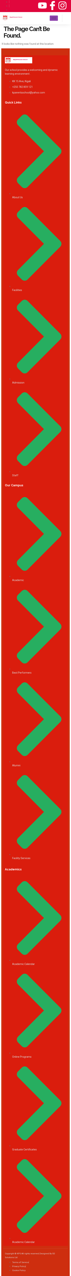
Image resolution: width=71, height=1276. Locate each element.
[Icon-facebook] (52, 5)
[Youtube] (42, 5)
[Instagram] (62, 5)
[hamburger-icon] (54, 18)
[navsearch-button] (65, 17)
